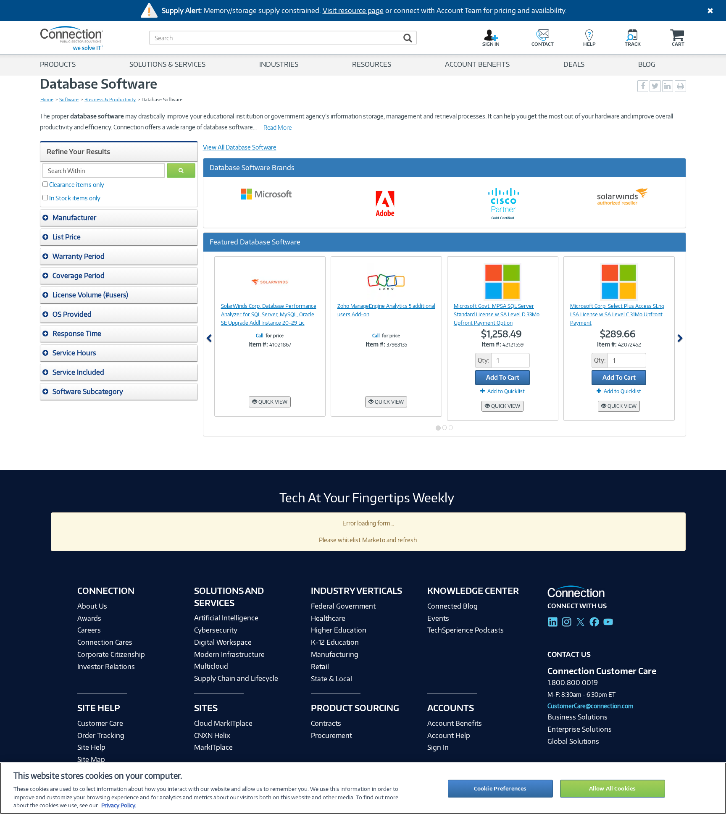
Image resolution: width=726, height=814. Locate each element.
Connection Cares (104, 642)
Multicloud (211, 666)
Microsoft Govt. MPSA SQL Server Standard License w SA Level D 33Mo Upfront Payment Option (496, 314)
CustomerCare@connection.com (590, 705)
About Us (92, 606)
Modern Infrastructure (229, 654)
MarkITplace (213, 747)
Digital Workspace (223, 642)
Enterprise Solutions (579, 729)
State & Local (331, 679)
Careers (89, 630)
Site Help (91, 747)
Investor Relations (106, 666)
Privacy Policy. (118, 805)
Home (46, 99)
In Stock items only (74, 198)
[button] (118, 218)
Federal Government (343, 606)
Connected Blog (452, 606)
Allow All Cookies (612, 788)
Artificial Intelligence (226, 618)
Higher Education (338, 630)
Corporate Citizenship (111, 654)
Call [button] (259, 336)
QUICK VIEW (272, 402)
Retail (320, 666)
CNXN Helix (212, 735)
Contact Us (569, 654)
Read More (277, 127)
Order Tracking (100, 735)
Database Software (98, 83)
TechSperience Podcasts (465, 630)
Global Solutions (573, 741)
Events (438, 618)
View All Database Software (239, 147)
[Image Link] (270, 282)
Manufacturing (334, 654)
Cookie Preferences (500, 788)
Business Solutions (577, 717)
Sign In (438, 747)
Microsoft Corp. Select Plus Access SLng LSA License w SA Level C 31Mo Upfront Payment (617, 314)
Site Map (91, 759)
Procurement (331, 735)
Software (69, 99)
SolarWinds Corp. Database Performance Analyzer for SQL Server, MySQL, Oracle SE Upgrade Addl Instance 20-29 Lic (268, 314)
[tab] (118, 218)
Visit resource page (353, 10)
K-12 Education (335, 642)
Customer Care (100, 723)
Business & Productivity (110, 99)
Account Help (448, 735)
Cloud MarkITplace (223, 723)
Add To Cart (502, 377)
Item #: (258, 344)
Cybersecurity (215, 630)
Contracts (326, 723)
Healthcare (328, 618)
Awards (89, 618)
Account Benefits (454, 723)
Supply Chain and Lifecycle (236, 678)
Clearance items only (76, 184)
